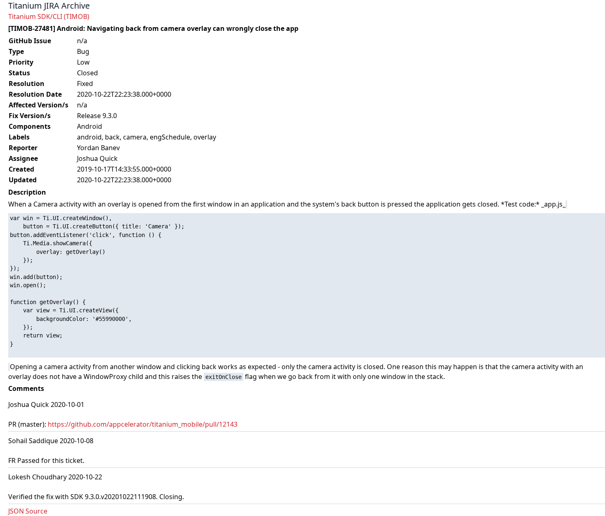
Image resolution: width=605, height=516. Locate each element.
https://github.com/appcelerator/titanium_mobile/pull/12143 (142, 424)
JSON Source (27, 511)
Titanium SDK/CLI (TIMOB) (48, 16)
